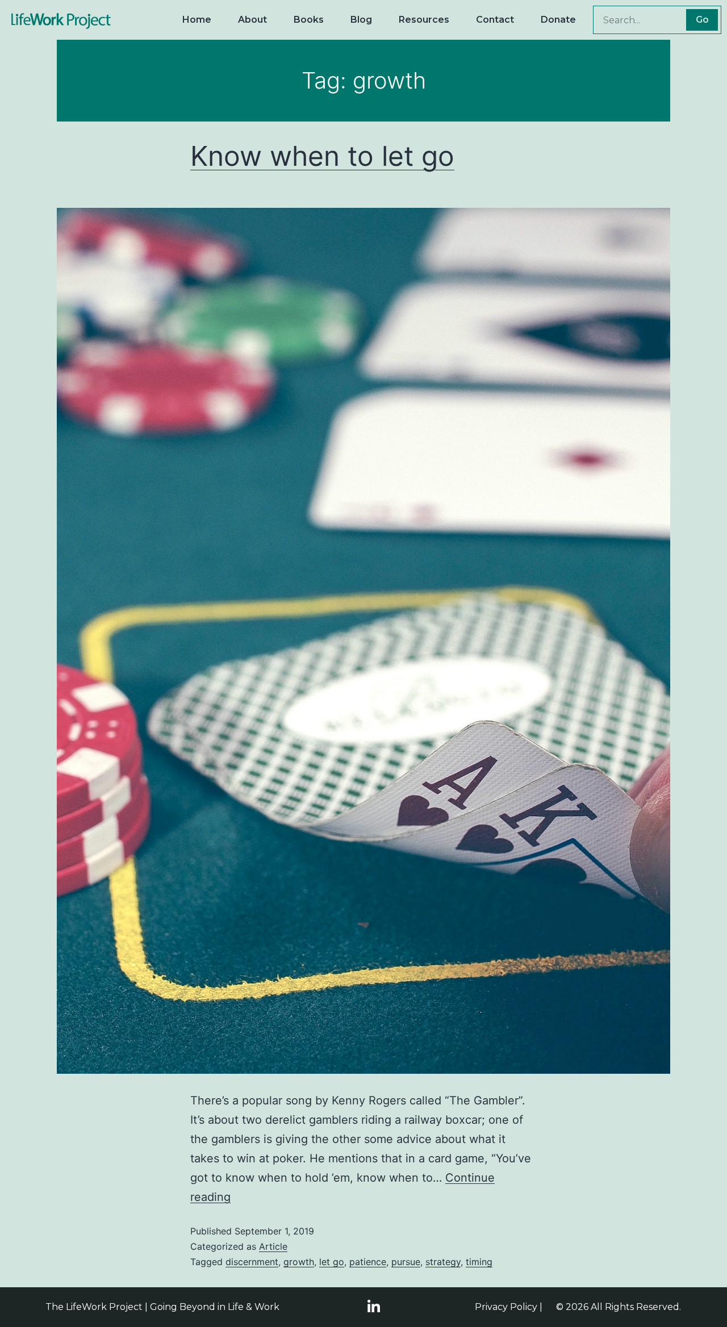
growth (298, 1261)
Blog (361, 19)
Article (273, 1246)
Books (309, 19)
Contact (495, 19)
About (252, 19)
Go (702, 19)
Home (196, 19)
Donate (558, 19)
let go (331, 1261)
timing (479, 1261)
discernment (251, 1261)
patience (367, 1261)
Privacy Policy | (508, 1306)
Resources (424, 19)
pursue (405, 1261)
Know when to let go (322, 156)
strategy (443, 1261)
